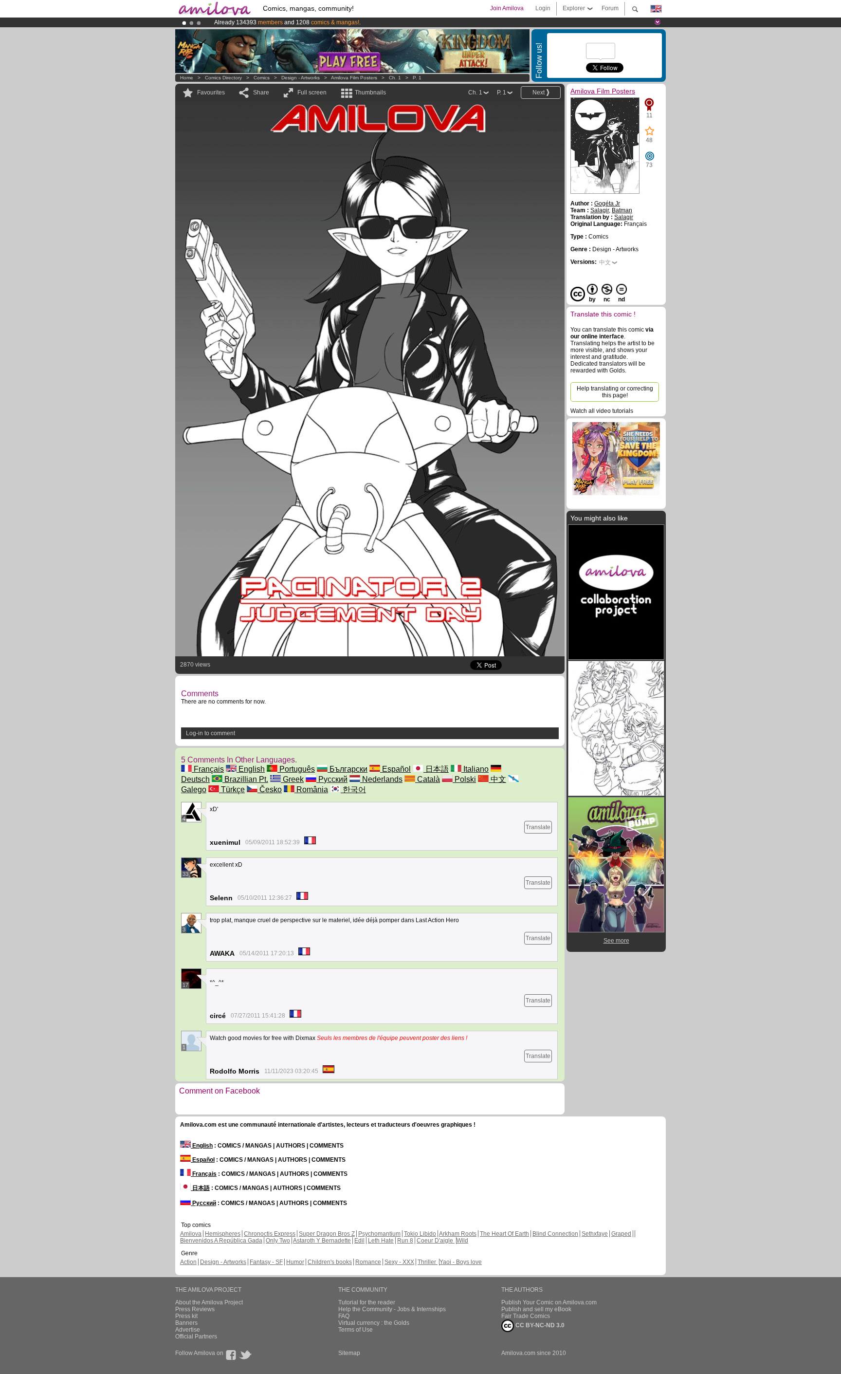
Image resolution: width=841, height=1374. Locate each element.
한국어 (353, 789)
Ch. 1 (395, 77)
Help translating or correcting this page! (615, 392)
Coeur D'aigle (436, 1240)
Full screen (312, 92)
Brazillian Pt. (245, 779)
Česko (269, 789)
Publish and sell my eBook (536, 1309)
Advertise (187, 1329)
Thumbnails (370, 92)
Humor (295, 1262)
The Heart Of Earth (504, 1233)
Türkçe (232, 789)
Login (542, 8)
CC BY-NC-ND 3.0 (539, 1325)
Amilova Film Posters (354, 77)
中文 (497, 779)
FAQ (343, 1316)
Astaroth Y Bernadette (322, 1240)
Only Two (278, 1240)
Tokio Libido (420, 1233)
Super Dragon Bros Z (327, 1233)
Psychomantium (379, 1233)
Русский (331, 779)
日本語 (436, 769)
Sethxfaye (595, 1233)
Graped (621, 1233)
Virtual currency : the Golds (373, 1322)
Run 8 (405, 1240)
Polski (464, 779)
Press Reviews (195, 1309)
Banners (186, 1322)
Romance (368, 1262)
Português (296, 769)
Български (347, 769)
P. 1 (417, 77)
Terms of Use (355, 1329)
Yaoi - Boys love (460, 1262)
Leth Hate (381, 1240)
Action (188, 1262)
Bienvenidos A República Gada (221, 1240)
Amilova (190, 1233)
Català (427, 779)
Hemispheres (222, 1233)
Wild (462, 1240)
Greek (292, 779)
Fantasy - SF (266, 1262)
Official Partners (196, 1336)
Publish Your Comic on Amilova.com (549, 1302)
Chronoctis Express (269, 1233)
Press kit (186, 1316)
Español (395, 769)
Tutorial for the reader (366, 1302)
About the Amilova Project (209, 1302)
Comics (262, 77)
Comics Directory (223, 77)
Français (208, 769)
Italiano (475, 769)
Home (186, 77)
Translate (538, 827)
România (311, 789)
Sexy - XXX (399, 1262)
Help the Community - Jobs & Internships (392, 1309)
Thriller (428, 1262)
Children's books (330, 1262)
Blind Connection (555, 1233)
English (251, 769)
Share (261, 92)
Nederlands (381, 779)
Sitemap (349, 1353)
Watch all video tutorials (601, 411)
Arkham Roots (457, 1233)
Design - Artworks (300, 77)
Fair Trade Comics (525, 1316)
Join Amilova (507, 8)
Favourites (211, 92)
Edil (359, 1240)
